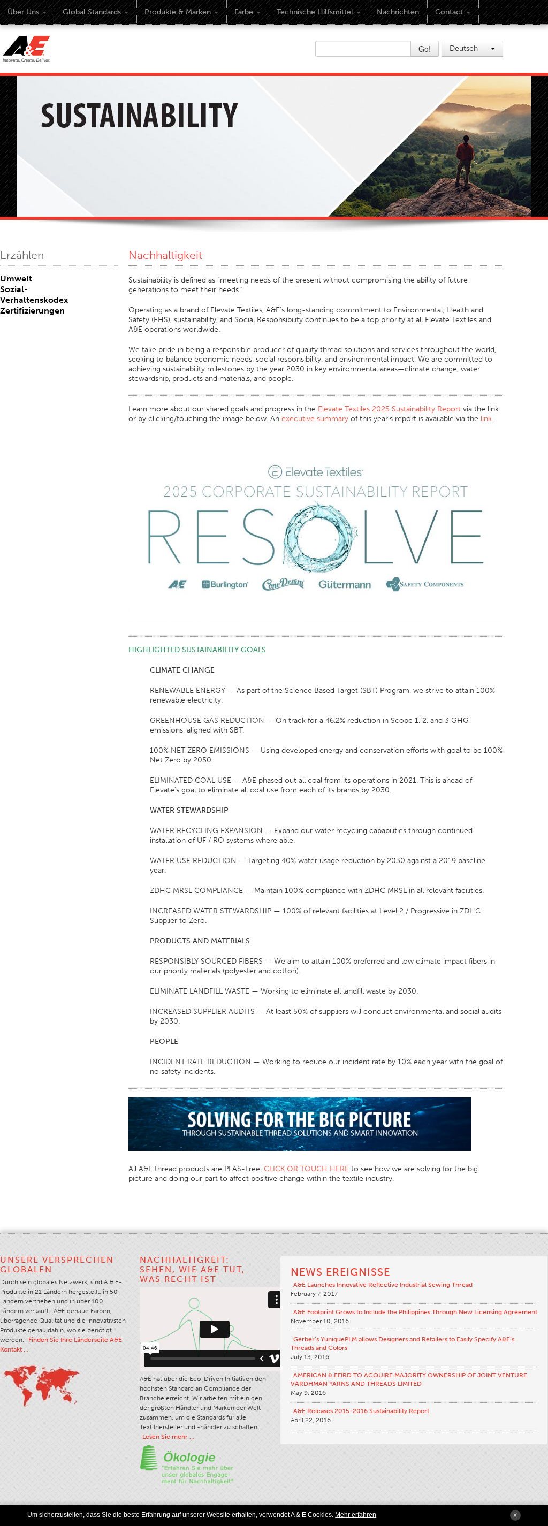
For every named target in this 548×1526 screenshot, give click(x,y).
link (486, 418)
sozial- (14, 289)
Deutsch (465, 48)
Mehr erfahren (355, 1515)
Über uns (23, 12)
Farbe (243, 12)
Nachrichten (398, 12)
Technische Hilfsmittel (315, 12)
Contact (449, 12)
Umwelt (16, 278)
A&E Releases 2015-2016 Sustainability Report (361, 1411)
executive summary (314, 418)
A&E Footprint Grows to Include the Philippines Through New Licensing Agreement (415, 1312)
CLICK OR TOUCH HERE (306, 1168)
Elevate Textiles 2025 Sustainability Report (389, 409)
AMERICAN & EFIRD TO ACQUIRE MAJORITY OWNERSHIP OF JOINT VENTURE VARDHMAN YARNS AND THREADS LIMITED (409, 1379)
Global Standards (92, 12)
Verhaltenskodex (34, 300)
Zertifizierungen (32, 311)
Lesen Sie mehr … (168, 1436)
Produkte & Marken (177, 12)
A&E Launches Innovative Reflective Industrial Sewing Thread (383, 1284)
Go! (424, 48)
